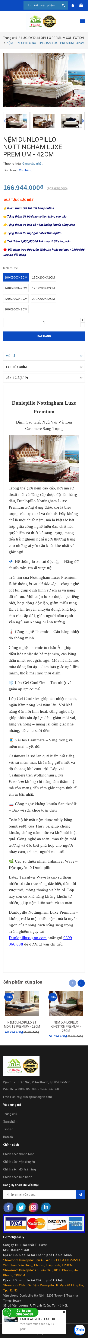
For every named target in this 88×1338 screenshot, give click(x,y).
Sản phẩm (10, 1121)
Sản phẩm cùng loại (23, 982)
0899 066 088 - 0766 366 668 (38, 1089)
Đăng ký (80, 1194)
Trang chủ (10, 1114)
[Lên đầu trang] (79, 1325)
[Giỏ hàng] (81, 5)
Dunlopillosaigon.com (28, 938)
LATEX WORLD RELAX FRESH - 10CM (45, 1319)
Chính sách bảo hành (17, 1177)
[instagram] (33, 1207)
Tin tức (8, 1129)
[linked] (46, 1207)
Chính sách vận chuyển (19, 1161)
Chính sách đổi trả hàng (19, 1169)
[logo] (21, 1066)
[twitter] (21, 1207)
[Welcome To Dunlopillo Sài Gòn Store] (44, 21)
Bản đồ (8, 1137)
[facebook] (8, 1207)
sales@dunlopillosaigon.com (32, 1097)
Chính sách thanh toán (18, 1154)
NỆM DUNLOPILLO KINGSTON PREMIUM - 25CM (66, 1026)
